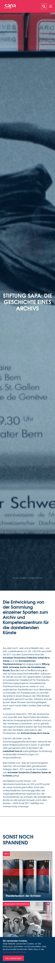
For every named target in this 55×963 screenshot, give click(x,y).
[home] (9, 6)
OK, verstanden (13, 958)
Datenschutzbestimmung (14, 952)
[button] (50, 6)
